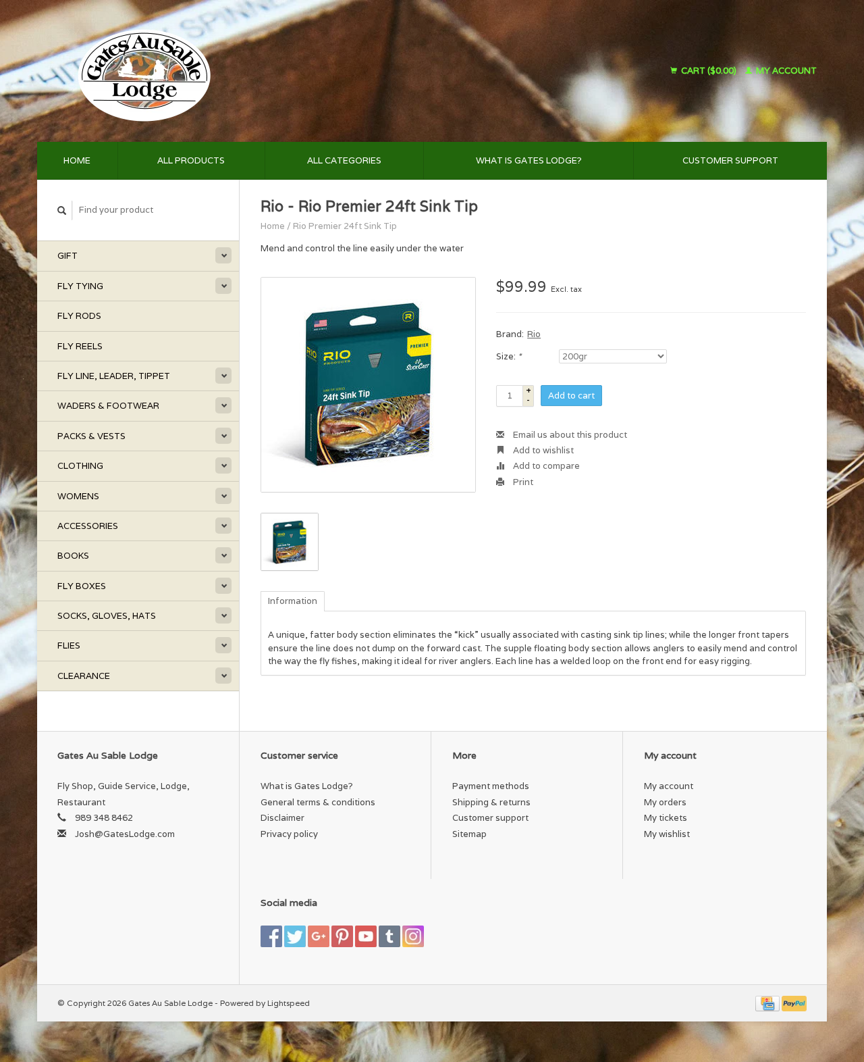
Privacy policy (289, 834)
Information (292, 601)
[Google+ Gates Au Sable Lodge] (318, 936)
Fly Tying (80, 286)
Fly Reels (80, 346)
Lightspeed (288, 1003)
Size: (508, 356)
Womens (78, 496)
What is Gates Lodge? (529, 160)
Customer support (730, 160)
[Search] (62, 210)
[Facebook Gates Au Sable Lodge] (271, 936)
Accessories (87, 526)
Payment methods (490, 786)
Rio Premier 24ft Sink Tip (345, 226)
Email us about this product (569, 434)
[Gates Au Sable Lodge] (259, 71)
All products (191, 160)
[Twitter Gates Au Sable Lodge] (295, 936)
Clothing (80, 466)
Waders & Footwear (108, 405)
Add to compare (545, 466)
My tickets (665, 818)
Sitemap (469, 834)
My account (785, 70)
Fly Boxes (81, 586)
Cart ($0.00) (708, 70)
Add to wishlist (542, 450)
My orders (665, 802)
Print (522, 482)
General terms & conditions (318, 802)
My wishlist (667, 834)
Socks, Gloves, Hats (106, 616)
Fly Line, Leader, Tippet (113, 376)
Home (76, 160)
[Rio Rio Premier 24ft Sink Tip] (368, 385)
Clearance (83, 676)
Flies (68, 645)
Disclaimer (282, 818)
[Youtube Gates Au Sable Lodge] (366, 936)
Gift (67, 255)
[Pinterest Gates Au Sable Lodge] (342, 936)
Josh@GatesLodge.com (125, 834)
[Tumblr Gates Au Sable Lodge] (389, 936)
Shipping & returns (491, 802)
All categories (344, 160)
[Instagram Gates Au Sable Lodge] (413, 936)
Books (73, 555)
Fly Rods (79, 316)
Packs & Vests (91, 436)
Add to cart (571, 395)
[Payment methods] (768, 1003)
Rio (534, 334)
